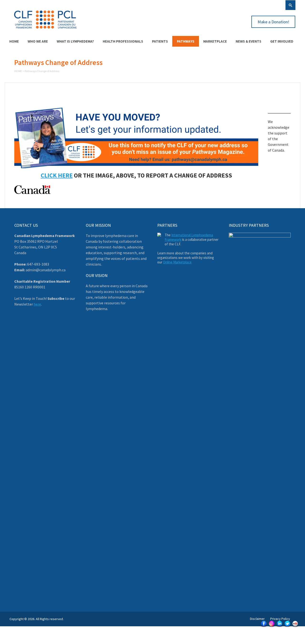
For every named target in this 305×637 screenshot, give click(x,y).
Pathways (185, 41)
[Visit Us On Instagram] (271, 627)
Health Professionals (123, 41)
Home (14, 41)
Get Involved (281, 41)
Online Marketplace (177, 262)
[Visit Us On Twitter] (287, 627)
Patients (160, 41)
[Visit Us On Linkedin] (279, 627)
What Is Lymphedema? (75, 41)
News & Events (248, 41)
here (37, 304)
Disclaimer (257, 619)
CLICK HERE (57, 175)
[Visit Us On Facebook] (264, 627)
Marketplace (215, 41)
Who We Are (38, 41)
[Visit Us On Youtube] (295, 627)
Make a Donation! (273, 22)
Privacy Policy (280, 619)
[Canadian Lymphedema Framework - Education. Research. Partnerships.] (45, 31)
